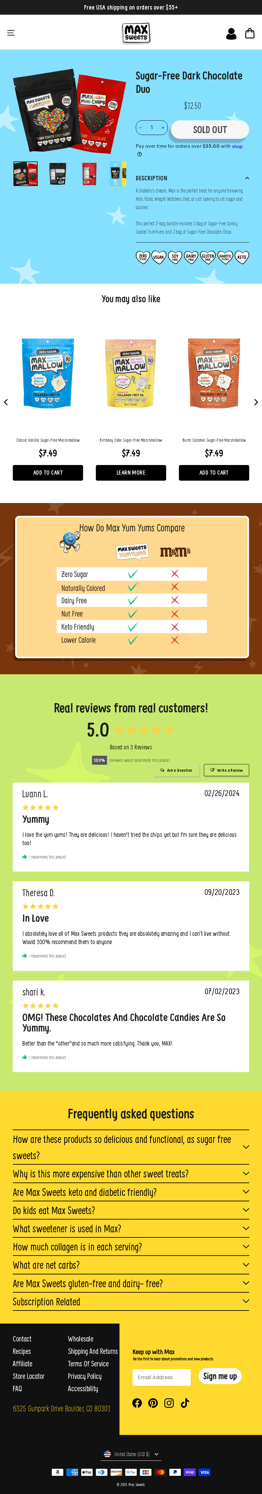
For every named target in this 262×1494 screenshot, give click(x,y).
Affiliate (22, 1363)
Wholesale (80, 1338)
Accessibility (83, 1388)
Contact (22, 1338)
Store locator (28, 1376)
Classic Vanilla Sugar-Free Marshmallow (48, 440)
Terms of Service (88, 1363)
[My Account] (231, 32)
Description (151, 178)
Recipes (22, 1351)
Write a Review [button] (230, 770)
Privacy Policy (85, 1376)
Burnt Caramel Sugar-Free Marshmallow (214, 440)
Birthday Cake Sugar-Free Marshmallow (131, 440)
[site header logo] (148, 32)
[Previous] (6, 402)
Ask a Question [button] (179, 770)
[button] (220, 1376)
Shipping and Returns (93, 1351)
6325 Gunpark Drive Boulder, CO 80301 (61, 1408)
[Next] (255, 402)
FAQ (17, 1388)
